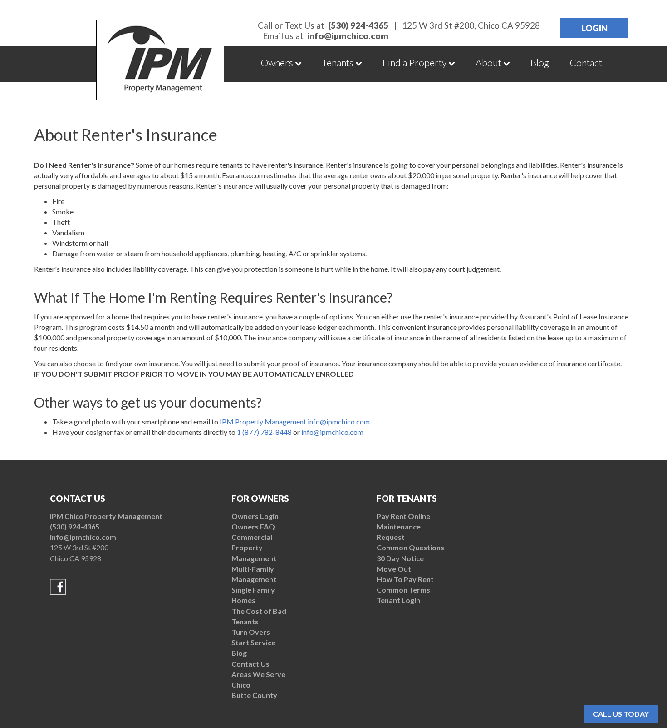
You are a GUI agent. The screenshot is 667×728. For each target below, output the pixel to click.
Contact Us (250, 663)
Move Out (394, 568)
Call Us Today (621, 713)
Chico (240, 684)
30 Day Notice (400, 558)
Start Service (253, 642)
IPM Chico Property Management (106, 516)
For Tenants (407, 498)
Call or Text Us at (323, 25)
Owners (277, 62)
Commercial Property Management (253, 547)
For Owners (260, 498)
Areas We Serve (258, 674)
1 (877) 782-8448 (264, 432)
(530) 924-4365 (74, 526)
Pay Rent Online (403, 516)
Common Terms (403, 589)
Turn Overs (250, 632)
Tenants (337, 62)
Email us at (325, 35)
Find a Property (414, 62)
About (488, 62)
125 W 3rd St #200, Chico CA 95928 (471, 25)
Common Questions (410, 547)
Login (594, 28)
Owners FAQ (253, 526)
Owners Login (255, 516)
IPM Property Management (263, 421)
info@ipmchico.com (339, 421)
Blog (539, 62)
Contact (586, 62)
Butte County (254, 695)
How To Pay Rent (405, 579)
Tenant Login (398, 600)
